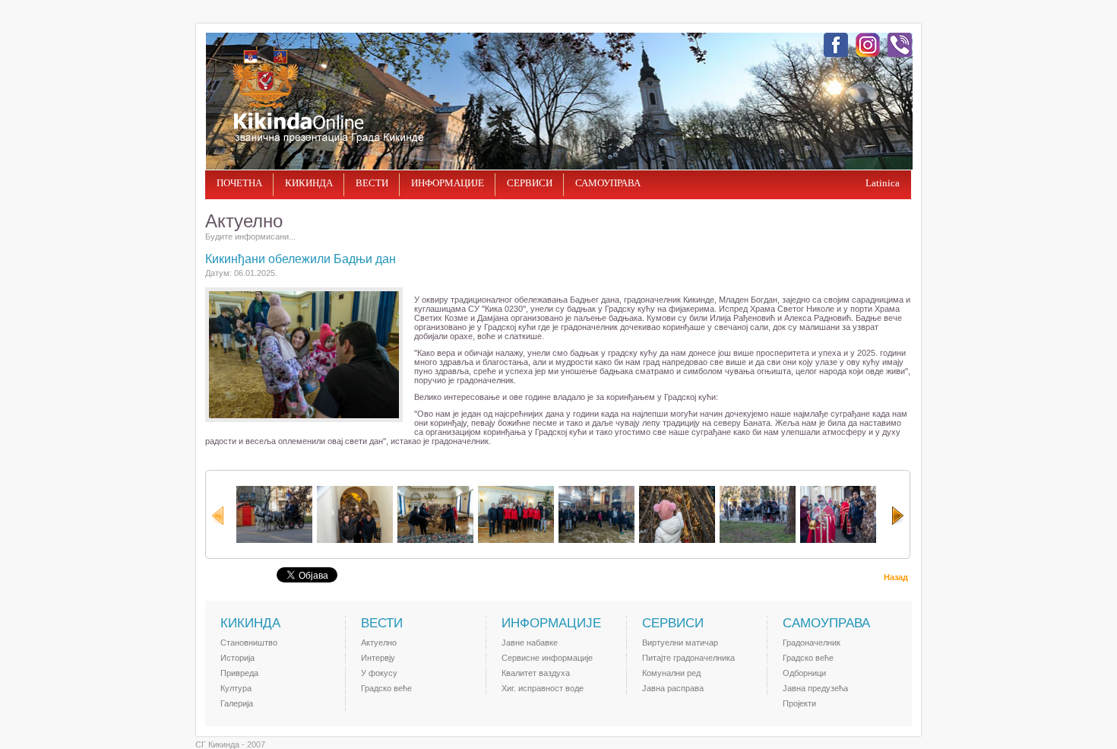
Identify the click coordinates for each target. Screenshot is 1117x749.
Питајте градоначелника (688, 657)
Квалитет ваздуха (536, 673)
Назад (896, 577)
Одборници (804, 673)
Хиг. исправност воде (543, 688)
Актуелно (379, 642)
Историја (237, 657)
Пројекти (799, 703)
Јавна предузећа (815, 688)
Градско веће (386, 688)
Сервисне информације (547, 657)
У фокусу (379, 673)
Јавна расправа (673, 688)
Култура (236, 688)
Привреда (239, 673)
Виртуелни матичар (680, 642)
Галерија (236, 703)
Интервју (378, 657)
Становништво (248, 642)
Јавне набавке (530, 642)
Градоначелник (811, 642)
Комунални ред (671, 673)
